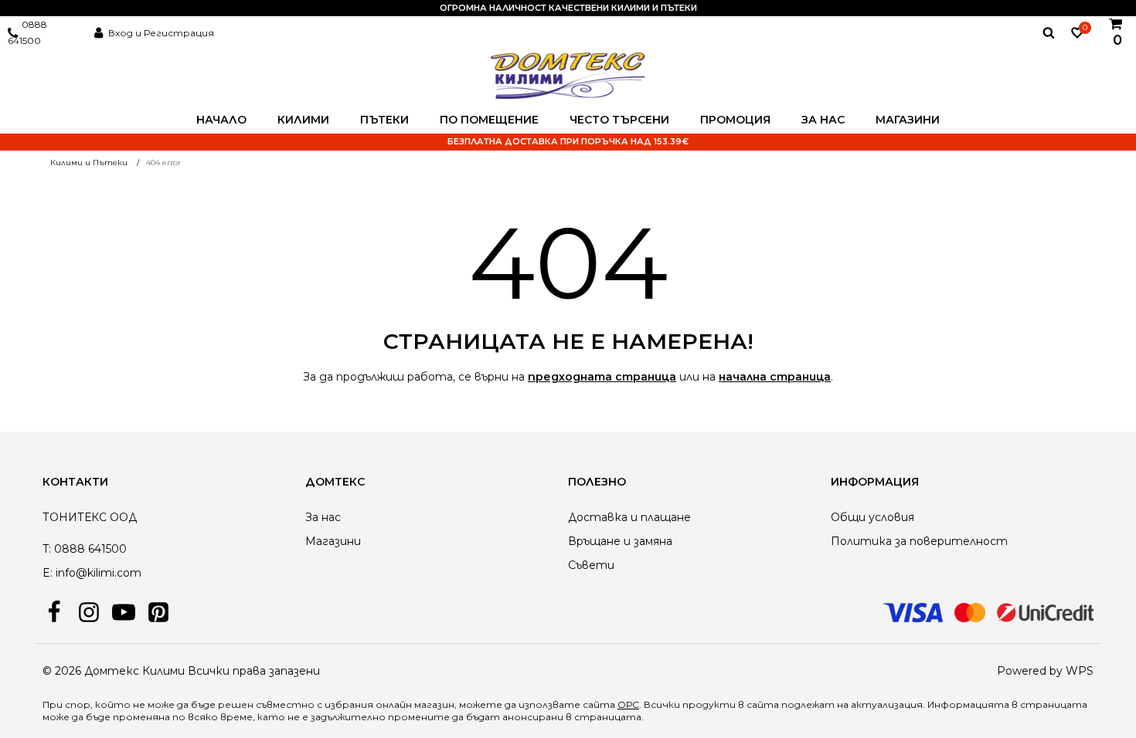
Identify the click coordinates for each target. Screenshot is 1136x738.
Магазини (908, 120)
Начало (221, 120)
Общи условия (872, 517)
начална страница (775, 377)
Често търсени (619, 120)
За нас (823, 120)
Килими (303, 120)
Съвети (591, 565)
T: (47, 549)
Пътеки (384, 120)
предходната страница (602, 377)
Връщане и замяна (620, 541)
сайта (763, 704)
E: (48, 573)
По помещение (489, 120)
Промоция (735, 120)
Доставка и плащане (629, 517)
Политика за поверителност (919, 541)
